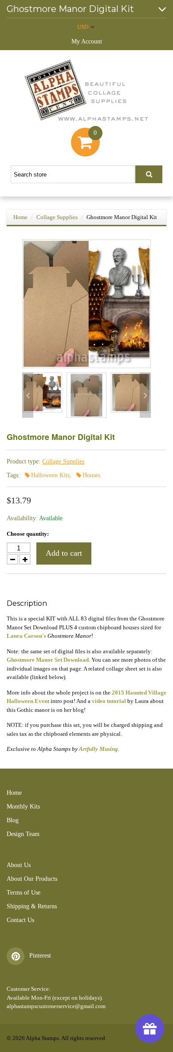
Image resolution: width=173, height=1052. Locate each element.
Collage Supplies (57, 217)
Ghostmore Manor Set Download (48, 659)
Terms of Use (23, 892)
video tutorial (109, 701)
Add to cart (64, 553)
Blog (13, 820)
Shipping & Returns (32, 906)
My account (86, 41)
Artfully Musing (98, 749)
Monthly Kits (23, 806)
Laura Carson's (26, 635)
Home (20, 217)
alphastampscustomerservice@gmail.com (56, 1006)
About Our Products (32, 878)
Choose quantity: (28, 533)
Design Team (23, 834)
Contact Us (20, 920)
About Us (19, 865)
